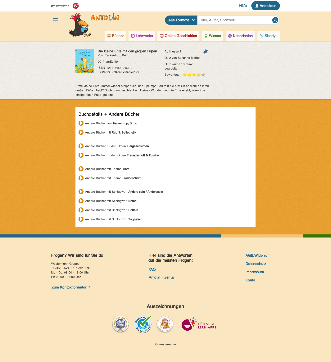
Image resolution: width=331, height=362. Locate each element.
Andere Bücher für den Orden (117, 146)
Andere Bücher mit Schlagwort (124, 191)
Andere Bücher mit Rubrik (110, 132)
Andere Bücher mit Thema (107, 169)
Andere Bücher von (111, 123)
